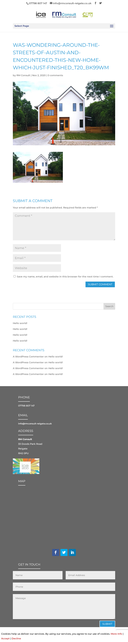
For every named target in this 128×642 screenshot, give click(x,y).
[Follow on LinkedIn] (72, 552)
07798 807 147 (38, 3)
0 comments (55, 75)
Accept (5, 638)
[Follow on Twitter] (64, 552)
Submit (107, 623)
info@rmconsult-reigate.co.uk (35, 423)
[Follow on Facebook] (55, 552)
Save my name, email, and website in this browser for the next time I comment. (65, 276)
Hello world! (20, 323)
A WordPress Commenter (28, 356)
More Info (116, 633)
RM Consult (23, 75)
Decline (16, 638)
